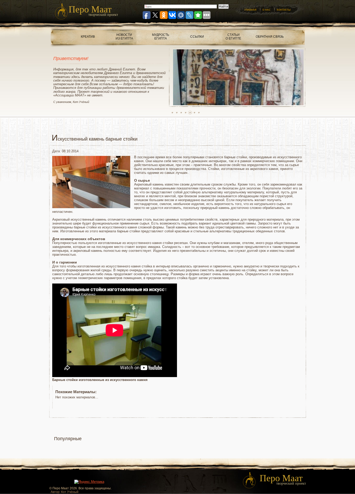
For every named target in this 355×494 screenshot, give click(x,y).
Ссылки (197, 36)
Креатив (88, 36)
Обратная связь (270, 36)
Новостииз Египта (124, 36)
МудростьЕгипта (160, 36)
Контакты (284, 10)
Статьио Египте (233, 36)
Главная (250, 10)
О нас (266, 10)
